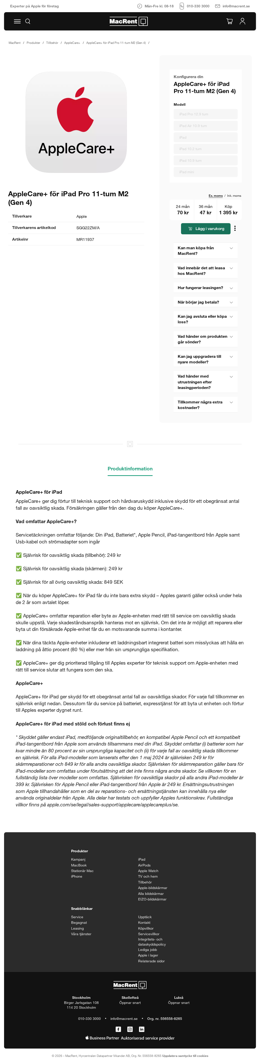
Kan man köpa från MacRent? (196, 250)
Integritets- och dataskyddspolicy (152, 941)
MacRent (15, 43)
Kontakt (144, 922)
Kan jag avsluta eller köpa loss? (202, 319)
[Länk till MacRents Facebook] (118, 1029)
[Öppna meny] (17, 21)
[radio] (206, 114)
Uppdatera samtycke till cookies (185, 1056)
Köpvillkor (146, 928)
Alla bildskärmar (151, 893)
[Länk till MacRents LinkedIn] (141, 1029)
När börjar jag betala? (198, 301)
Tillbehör (52, 43)
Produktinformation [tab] (130, 468)
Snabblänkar (81, 908)
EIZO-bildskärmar (152, 899)
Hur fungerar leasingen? (200, 287)
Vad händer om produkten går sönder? (202, 339)
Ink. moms (234, 195)
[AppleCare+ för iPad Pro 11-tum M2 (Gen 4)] (76, 122)
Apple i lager (148, 955)
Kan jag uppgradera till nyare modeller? (199, 359)
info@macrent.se (124, 1018)
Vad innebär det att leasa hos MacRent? (201, 270)
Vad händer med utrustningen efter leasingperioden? (195, 382)
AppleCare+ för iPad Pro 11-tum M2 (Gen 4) (116, 43)
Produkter (33, 43)
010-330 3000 (89, 1018)
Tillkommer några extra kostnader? (200, 404)
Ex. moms (216, 195)
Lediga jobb (147, 949)
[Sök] (27, 21)
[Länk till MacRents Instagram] (130, 1029)
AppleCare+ (72, 43)
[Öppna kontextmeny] (236, 229)
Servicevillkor (148, 934)
